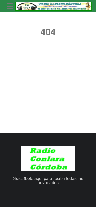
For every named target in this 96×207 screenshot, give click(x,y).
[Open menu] (9, 6)
